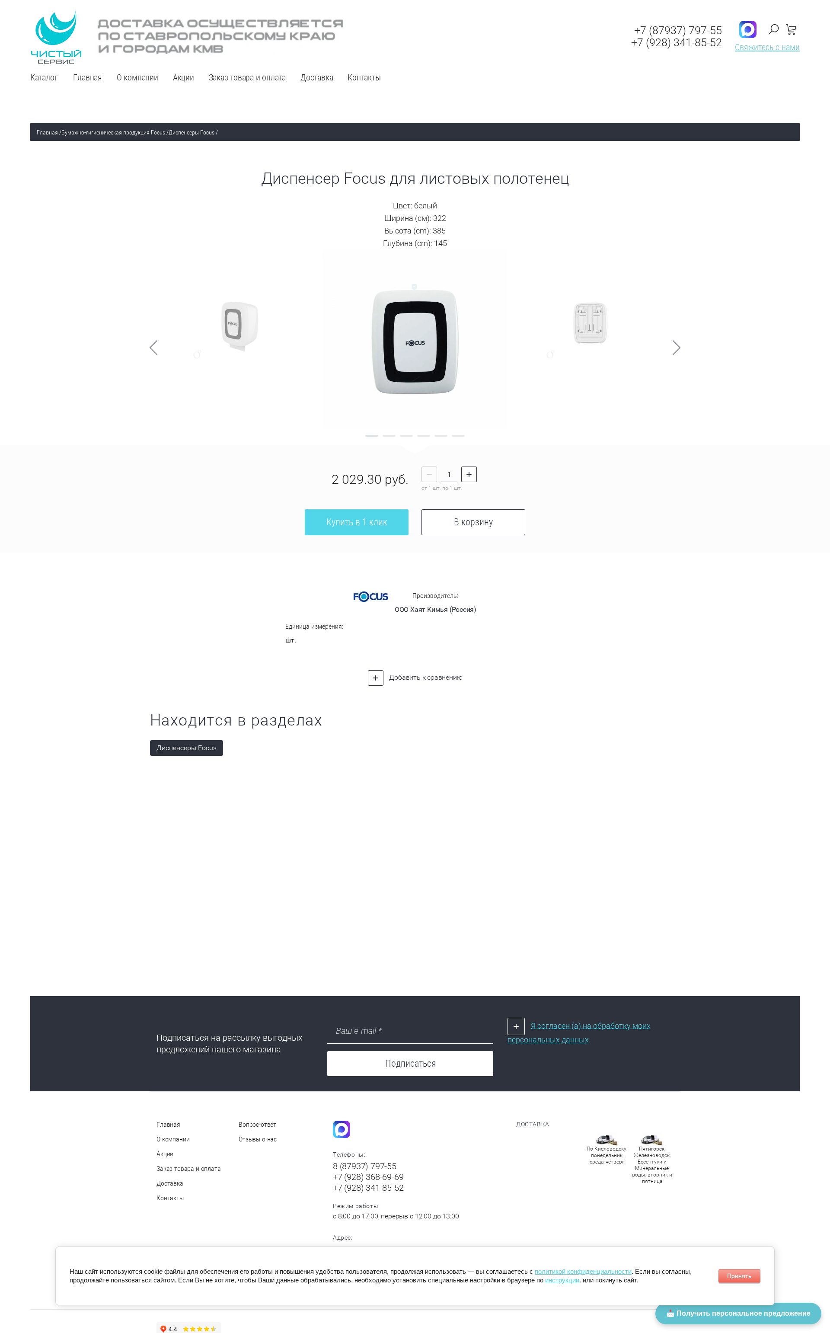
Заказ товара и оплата (188, 1168)
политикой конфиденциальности (583, 1271)
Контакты (170, 1198)
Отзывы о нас (258, 1139)
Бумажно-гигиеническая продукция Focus (113, 132)
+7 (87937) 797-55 (678, 30)
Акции (164, 1154)
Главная (47, 132)
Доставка (169, 1183)
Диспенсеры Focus (191, 132)
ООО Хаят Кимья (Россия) (435, 609)
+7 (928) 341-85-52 (676, 42)
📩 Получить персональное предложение (738, 1313)
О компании (172, 1139)
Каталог (43, 77)
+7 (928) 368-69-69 (368, 1177)
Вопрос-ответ (257, 1124)
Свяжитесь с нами (767, 47)
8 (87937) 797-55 (364, 1166)
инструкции (562, 1280)
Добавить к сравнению (425, 677)
